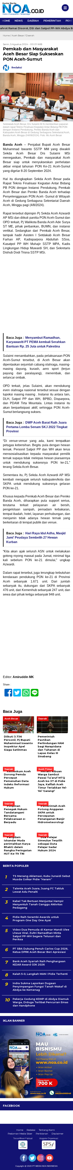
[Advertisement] (36, 295)
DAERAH (33, 20)
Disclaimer (57, 1133)
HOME (6, 20)
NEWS (19, 20)
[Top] (66, 1164)
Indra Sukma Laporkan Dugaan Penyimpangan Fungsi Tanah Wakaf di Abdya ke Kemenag (40, 986)
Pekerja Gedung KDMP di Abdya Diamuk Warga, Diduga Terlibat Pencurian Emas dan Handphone (41, 1002)
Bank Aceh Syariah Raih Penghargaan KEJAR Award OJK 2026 (39, 963)
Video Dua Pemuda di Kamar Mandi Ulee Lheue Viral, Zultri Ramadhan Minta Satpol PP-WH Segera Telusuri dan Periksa (41, 934)
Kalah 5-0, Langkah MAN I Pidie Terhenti (40, 973)
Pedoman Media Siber (20, 1133)
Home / (7, 35)
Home (19, 1129)
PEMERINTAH (52, 20)
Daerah (30, 35)
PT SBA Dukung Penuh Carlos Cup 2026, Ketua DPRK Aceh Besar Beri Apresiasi (40, 950)
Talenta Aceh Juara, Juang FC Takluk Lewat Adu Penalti (38, 890)
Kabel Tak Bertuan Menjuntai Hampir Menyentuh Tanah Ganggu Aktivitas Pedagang (38, 904)
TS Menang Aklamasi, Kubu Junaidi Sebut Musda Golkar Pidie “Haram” (41, 877)
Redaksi (31, 1129)
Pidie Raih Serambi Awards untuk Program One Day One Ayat (36, 918)
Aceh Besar (18, 35)
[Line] (33, 690)
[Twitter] (15, 690)
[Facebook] (7, 690)
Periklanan (42, 1133)
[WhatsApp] (24, 690)
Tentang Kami (47, 1129)
